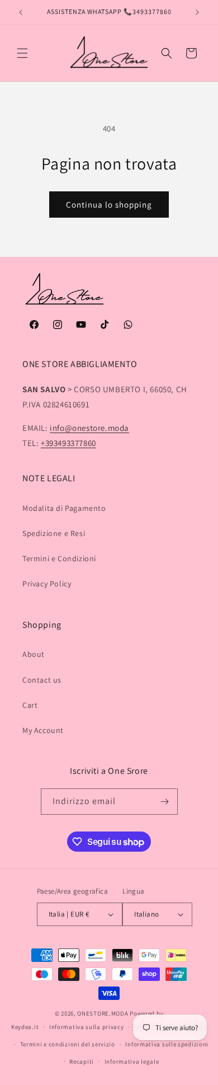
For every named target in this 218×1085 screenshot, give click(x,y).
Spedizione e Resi (53, 533)
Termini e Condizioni (59, 558)
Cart (29, 705)
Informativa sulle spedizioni (166, 1044)
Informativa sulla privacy (86, 1027)
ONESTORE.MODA (102, 1013)
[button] (22, 53)
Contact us (41, 680)
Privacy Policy (46, 584)
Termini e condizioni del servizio (67, 1044)
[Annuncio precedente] (20, 12)
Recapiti (81, 1061)
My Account (43, 730)
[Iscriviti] (165, 801)
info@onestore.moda (89, 427)
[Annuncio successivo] (197, 12)
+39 (68, 443)
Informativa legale (132, 1061)
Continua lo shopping (109, 204)
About (33, 654)
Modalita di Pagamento (64, 508)
